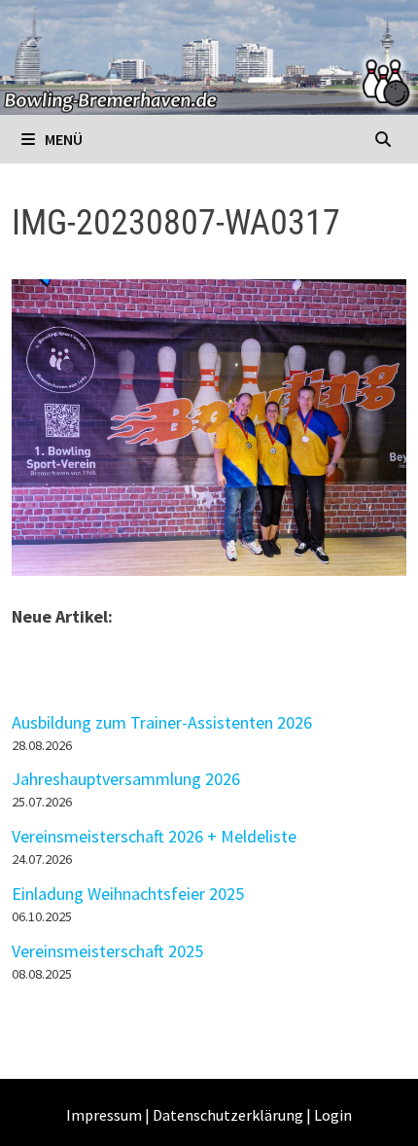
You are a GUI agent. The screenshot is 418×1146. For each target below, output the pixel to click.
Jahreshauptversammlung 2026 (126, 779)
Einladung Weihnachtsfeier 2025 (128, 893)
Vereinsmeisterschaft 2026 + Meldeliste (154, 836)
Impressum (104, 1115)
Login (333, 1115)
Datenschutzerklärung (228, 1115)
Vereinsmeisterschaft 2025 (107, 951)
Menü (62, 139)
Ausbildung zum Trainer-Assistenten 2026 (162, 722)
